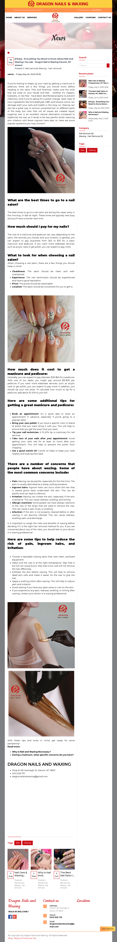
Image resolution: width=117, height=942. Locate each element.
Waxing (27, 843)
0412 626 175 (18, 773)
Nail (18, 843)
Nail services (31, 68)
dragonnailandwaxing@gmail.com (30, 776)
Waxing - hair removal (50, 68)
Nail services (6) (86, 133)
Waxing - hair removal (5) (91, 136)
